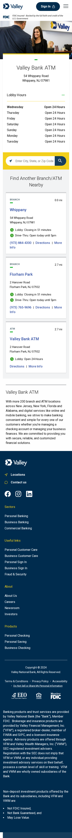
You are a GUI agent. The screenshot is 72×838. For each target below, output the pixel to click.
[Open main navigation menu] (66, 6)
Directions (43, 243)
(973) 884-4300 (21, 243)
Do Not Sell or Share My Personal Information (38, 685)
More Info (36, 366)
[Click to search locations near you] (10, 161)
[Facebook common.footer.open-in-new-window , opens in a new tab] (8, 494)
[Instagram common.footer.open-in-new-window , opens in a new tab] (18, 494)
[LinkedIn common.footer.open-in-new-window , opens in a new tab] (29, 494)
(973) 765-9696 (21, 307)
